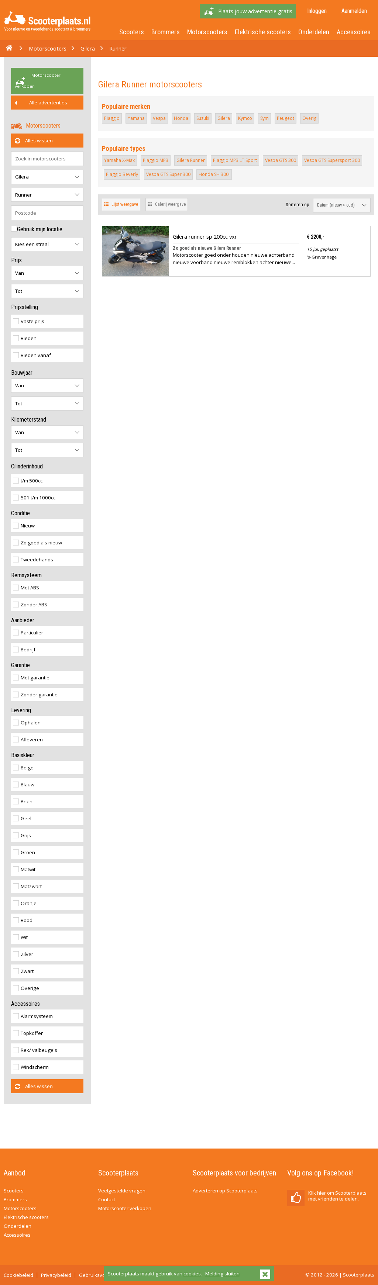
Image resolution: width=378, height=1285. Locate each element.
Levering (21, 710)
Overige (30, 988)
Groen (28, 852)
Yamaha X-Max (119, 160)
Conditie (20, 513)
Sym (264, 118)
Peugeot (285, 118)
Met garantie (35, 677)
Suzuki (202, 118)
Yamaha (136, 118)
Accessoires (354, 32)
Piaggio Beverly (122, 174)
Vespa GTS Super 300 (168, 174)
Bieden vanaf (36, 355)
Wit (24, 937)
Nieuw (28, 525)
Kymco (245, 118)
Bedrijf (28, 649)
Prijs (16, 260)
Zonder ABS (34, 604)
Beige (27, 767)
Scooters (131, 32)
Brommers (165, 32)
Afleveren (32, 739)
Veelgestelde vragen (121, 1190)
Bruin (26, 801)
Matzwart (31, 886)
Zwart (27, 971)
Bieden (29, 338)
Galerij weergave (170, 204)
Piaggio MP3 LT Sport (235, 160)
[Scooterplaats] (47, 32)
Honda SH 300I (214, 174)
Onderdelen (313, 32)
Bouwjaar (21, 372)
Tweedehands (37, 559)
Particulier (32, 632)
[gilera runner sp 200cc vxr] (135, 272)
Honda (181, 118)
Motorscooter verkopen (38, 80)
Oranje (29, 903)
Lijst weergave (124, 204)
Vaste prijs (32, 321)
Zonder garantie (39, 694)
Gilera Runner (190, 160)
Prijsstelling (24, 307)
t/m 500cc (31, 480)
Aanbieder (22, 620)
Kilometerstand (28, 419)
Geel (26, 818)
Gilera (87, 48)
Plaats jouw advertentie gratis (255, 11)
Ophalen (31, 722)
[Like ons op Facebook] (296, 1198)
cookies (192, 1273)
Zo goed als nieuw (41, 542)
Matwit (28, 869)
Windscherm (35, 1067)
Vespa (159, 118)
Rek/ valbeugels (39, 1050)
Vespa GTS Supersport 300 (332, 160)
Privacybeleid (56, 1275)
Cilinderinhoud (27, 466)
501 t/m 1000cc (38, 497)
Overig (309, 118)
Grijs (26, 835)
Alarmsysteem (37, 1016)
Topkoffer (32, 1033)
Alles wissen (38, 140)
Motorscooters (207, 32)
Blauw (27, 784)
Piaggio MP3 (155, 160)
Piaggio (112, 118)
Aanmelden (354, 10)
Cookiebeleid (18, 1275)
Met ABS (30, 587)
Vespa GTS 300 (280, 160)
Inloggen (317, 10)
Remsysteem (26, 575)
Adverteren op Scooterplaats (225, 1190)
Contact (106, 1199)
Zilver (27, 954)
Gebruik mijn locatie (39, 229)
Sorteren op (297, 204)
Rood (26, 920)
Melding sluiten (222, 1273)
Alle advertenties (47, 102)
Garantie (20, 665)
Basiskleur (22, 755)
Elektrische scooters (263, 32)
